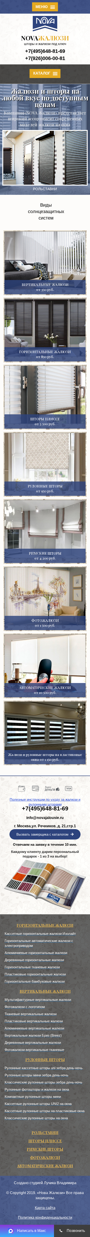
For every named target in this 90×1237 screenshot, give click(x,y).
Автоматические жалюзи (45, 1165)
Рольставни (45, 1132)
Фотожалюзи (45, 1157)
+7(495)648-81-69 (45, 51)
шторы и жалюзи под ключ (45, 44)
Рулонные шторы (45, 1059)
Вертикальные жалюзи (45, 991)
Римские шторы (45, 1149)
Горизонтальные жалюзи (45, 925)
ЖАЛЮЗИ (45, 38)
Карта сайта (45, 1208)
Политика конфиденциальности (45, 1217)
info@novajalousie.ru (45, 818)
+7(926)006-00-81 (45, 58)
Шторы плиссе (45, 1140)
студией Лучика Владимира (53, 1183)
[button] (45, 6)
